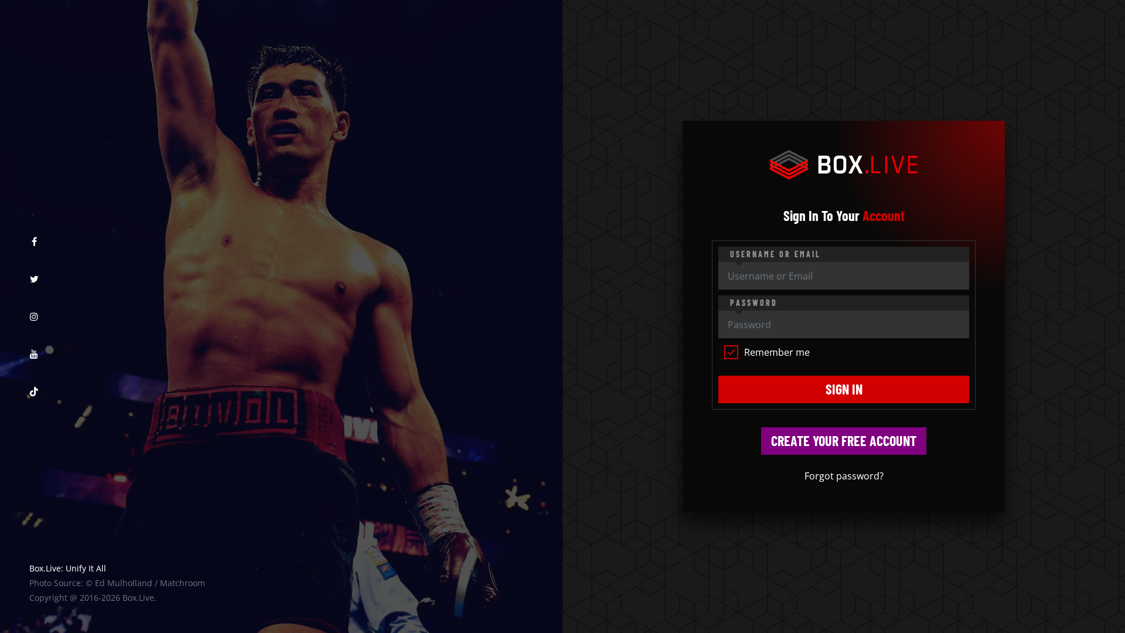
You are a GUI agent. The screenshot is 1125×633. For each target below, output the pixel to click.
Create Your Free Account (843, 440)
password (754, 303)
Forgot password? (844, 475)
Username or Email (775, 254)
